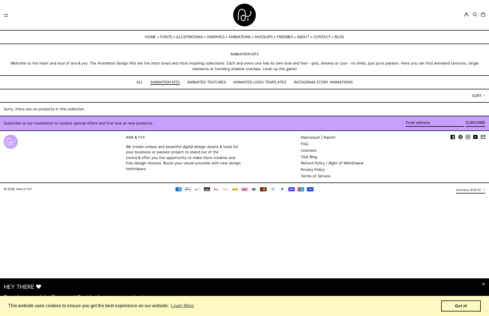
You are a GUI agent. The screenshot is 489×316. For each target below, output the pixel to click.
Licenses (308, 150)
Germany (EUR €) (469, 190)
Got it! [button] (461, 306)
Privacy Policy (313, 169)
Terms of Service (316, 176)
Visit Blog (309, 156)
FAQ (304, 143)
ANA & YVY (24, 189)
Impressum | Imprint (318, 137)
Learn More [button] (182, 305)
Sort (477, 95)
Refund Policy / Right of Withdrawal (332, 163)
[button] (475, 14)
